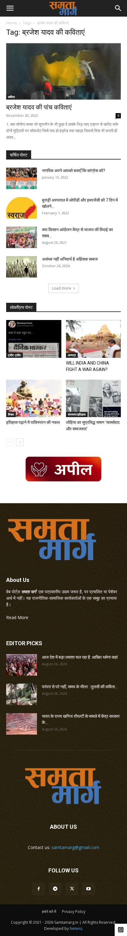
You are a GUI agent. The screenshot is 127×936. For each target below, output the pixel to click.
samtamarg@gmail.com (75, 847)
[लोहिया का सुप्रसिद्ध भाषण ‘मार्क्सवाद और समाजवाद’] (93, 398)
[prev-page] (10, 442)
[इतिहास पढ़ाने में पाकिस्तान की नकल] (33, 398)
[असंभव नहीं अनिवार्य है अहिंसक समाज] (21, 267)
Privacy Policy (73, 911)
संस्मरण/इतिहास (77, 414)
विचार (11, 414)
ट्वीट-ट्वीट (14, 355)
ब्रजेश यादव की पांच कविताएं (39, 107)
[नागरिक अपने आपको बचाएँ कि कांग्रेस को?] (21, 178)
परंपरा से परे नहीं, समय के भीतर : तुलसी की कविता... (80, 686)
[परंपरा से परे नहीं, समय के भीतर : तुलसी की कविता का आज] (21, 694)
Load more (61, 288)
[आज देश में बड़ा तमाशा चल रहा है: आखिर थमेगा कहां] (21, 665)
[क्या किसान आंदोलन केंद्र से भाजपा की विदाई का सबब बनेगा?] (21, 237)
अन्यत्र (72, 355)
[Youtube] (88, 889)
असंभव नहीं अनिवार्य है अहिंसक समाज (70, 259)
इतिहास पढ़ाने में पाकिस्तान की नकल (33, 422)
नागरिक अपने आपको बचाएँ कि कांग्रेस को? (73, 170)
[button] (10, 8)
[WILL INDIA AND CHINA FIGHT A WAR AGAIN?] (93, 339)
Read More (17, 617)
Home (11, 23)
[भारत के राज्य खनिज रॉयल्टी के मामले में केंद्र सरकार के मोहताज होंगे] (21, 724)
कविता (11, 97)
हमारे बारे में (49, 911)
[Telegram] (55, 889)
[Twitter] (72, 889)
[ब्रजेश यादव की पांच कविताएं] (63, 71)
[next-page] (20, 442)
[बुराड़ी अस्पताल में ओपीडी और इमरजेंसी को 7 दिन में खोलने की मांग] (21, 208)
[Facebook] (38, 889)
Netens (76, 928)
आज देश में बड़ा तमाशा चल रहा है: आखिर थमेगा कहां (80, 657)
